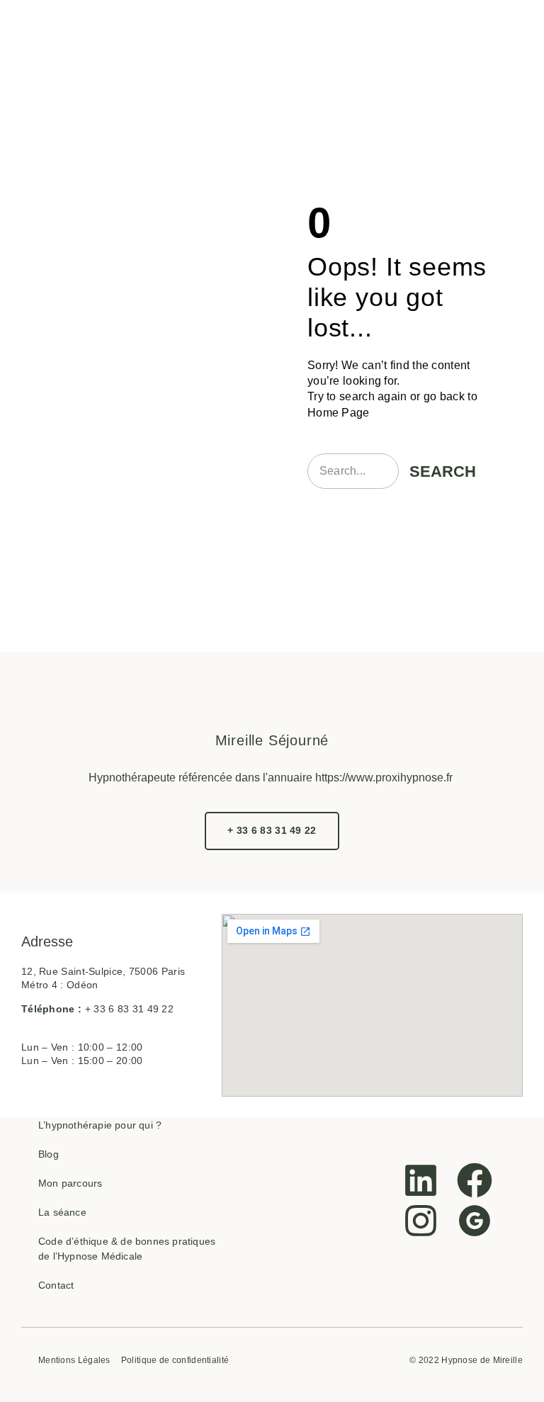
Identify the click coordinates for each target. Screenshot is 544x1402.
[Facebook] (474, 1180)
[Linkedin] (420, 1180)
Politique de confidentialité (175, 1360)
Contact (56, 1285)
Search (442, 471)
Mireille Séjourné (272, 740)
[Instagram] (420, 1220)
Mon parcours (70, 1183)
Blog (48, 1154)
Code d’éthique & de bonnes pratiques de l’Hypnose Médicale (126, 1249)
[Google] (474, 1220)
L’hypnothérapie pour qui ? (100, 1125)
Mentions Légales (74, 1360)
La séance (62, 1212)
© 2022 (424, 1360)
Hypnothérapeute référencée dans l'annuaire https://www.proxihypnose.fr (271, 777)
